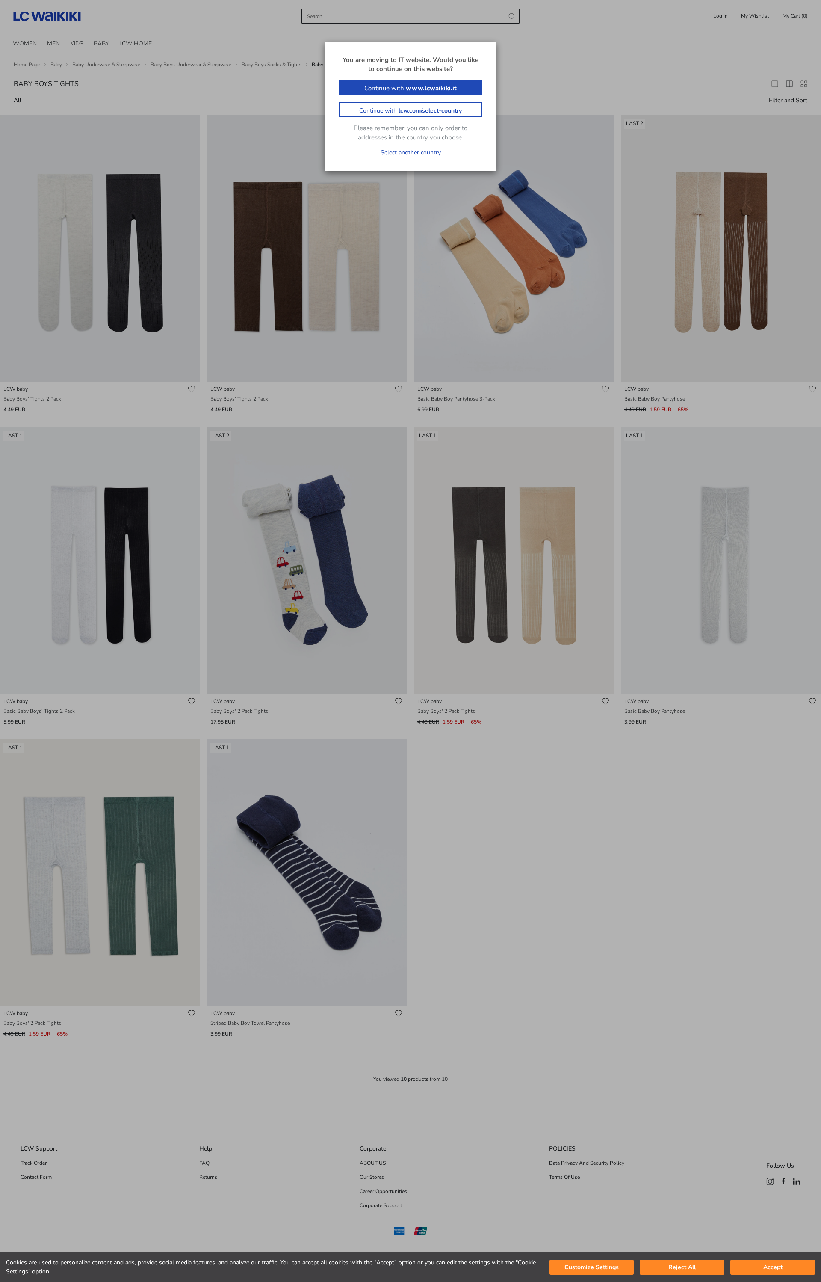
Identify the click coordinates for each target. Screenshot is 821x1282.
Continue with (410, 88)
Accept (773, 1267)
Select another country (411, 152)
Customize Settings (591, 1267)
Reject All (682, 1267)
